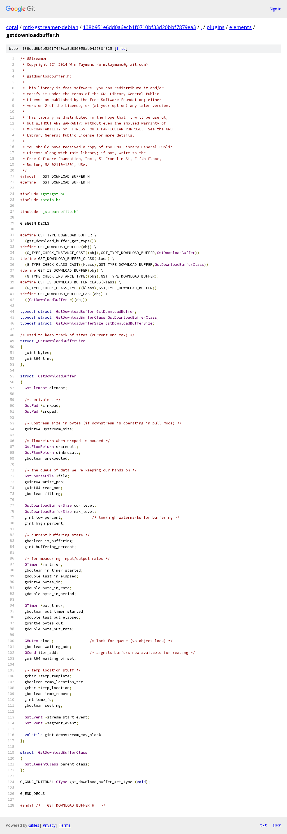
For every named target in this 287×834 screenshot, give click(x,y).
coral (12, 27)
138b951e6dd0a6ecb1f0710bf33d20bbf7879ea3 (139, 27)
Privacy (49, 825)
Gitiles (33, 825)
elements (240, 27)
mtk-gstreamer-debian (50, 27)
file (121, 48)
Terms (65, 825)
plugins (215, 27)
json (276, 825)
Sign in (275, 8)
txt (263, 825)
